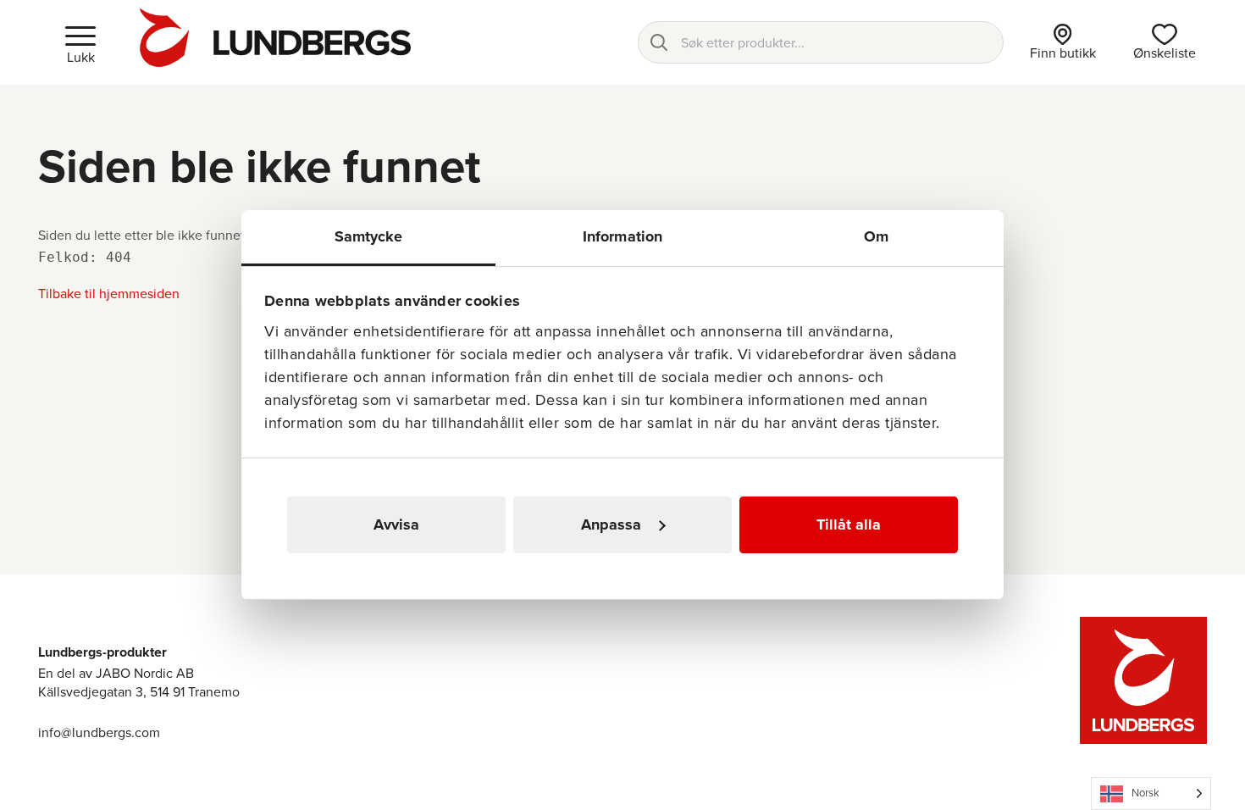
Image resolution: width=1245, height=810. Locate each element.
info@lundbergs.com (99, 732)
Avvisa (396, 524)
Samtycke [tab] (369, 236)
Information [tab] (622, 236)
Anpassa (611, 524)
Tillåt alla (848, 524)
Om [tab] (876, 236)
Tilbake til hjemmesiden (109, 293)
